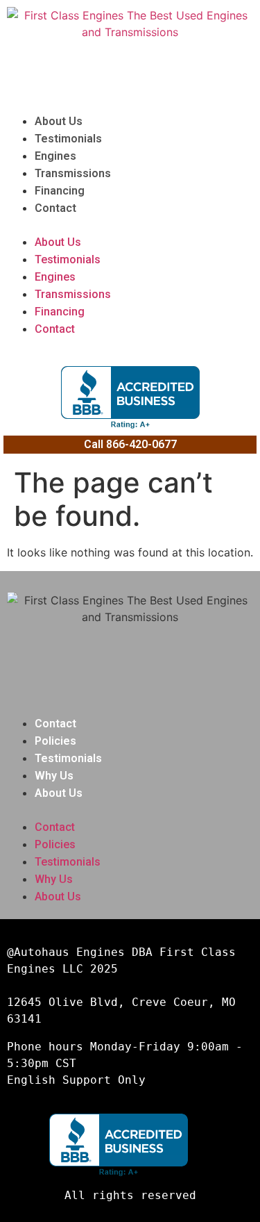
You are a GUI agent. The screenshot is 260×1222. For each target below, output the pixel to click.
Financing (60, 190)
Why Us (54, 775)
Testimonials (68, 138)
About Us (59, 121)
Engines (55, 156)
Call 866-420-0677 (130, 444)
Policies (55, 741)
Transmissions (73, 173)
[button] (130, 225)
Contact (55, 208)
